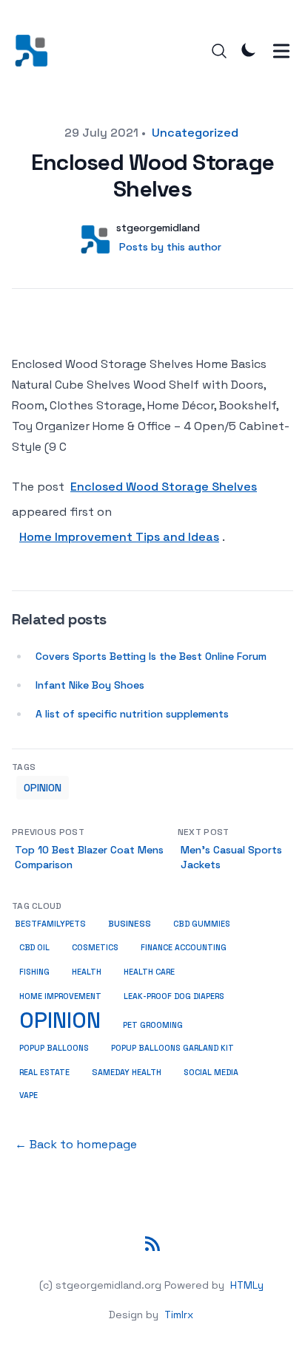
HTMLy (247, 1285)
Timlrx (178, 1314)
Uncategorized (195, 132)
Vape (28, 1095)
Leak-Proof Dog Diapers (174, 996)
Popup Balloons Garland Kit (172, 1048)
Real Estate (44, 1072)
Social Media (211, 1072)
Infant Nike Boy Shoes (90, 685)
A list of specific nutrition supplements (132, 713)
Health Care (149, 972)
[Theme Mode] (249, 49)
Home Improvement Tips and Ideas (119, 537)
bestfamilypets (50, 923)
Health (86, 972)
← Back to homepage (76, 1144)
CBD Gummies (201, 923)
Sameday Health (126, 1072)
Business (129, 924)
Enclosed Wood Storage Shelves (163, 486)
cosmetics (95, 947)
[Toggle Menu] (281, 51)
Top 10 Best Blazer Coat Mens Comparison (89, 857)
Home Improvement (60, 996)
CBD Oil (34, 947)
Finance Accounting (184, 947)
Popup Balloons (54, 1048)
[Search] (219, 51)
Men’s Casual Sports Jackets (231, 857)
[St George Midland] (36, 51)
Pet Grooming (153, 1025)
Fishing (34, 972)
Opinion (42, 787)
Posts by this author (170, 246)
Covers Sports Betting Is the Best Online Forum (151, 656)
